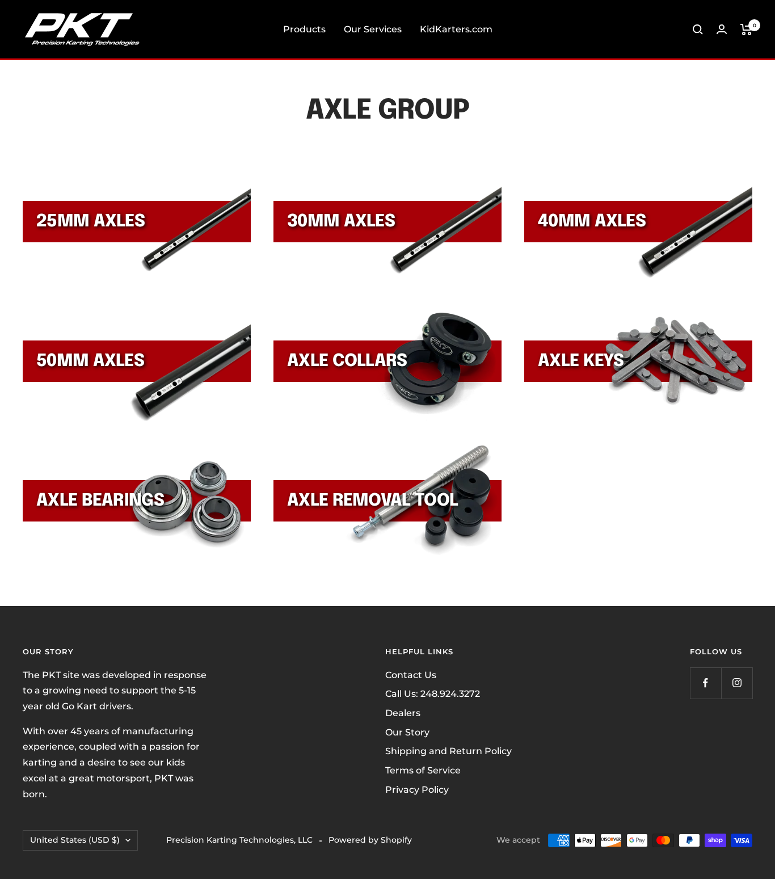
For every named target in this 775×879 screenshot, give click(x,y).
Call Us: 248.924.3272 (432, 693)
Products (304, 29)
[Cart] (746, 29)
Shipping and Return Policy (448, 751)
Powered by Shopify (370, 840)
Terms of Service (423, 770)
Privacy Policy (417, 789)
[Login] (722, 29)
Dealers (402, 713)
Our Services (373, 29)
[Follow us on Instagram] (736, 683)
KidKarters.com (456, 29)
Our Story (407, 732)
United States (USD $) (75, 840)
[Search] (698, 29)
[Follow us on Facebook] (705, 683)
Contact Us (410, 675)
